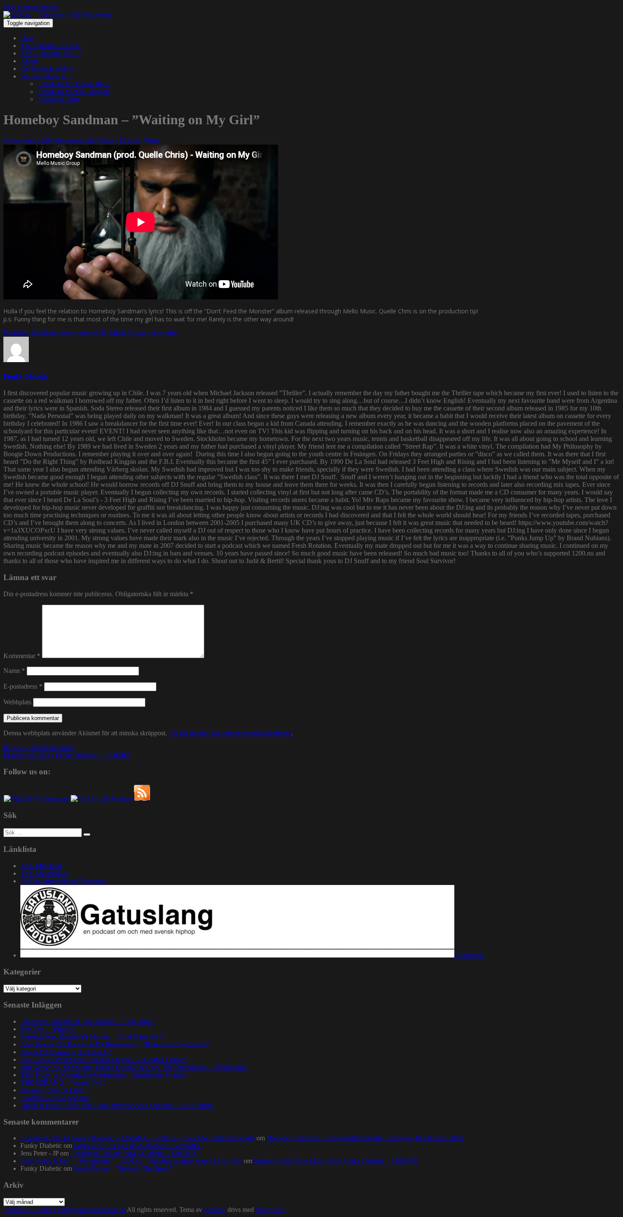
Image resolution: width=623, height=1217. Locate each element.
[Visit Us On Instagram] (36, 798)
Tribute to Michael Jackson (73, 91)
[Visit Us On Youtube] (101, 798)
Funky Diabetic (121, 140)
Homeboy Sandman (30, 332)
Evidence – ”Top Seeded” (55, 1097)
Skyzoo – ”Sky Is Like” (52, 1090)
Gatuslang (468, 955)
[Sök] (86, 834)
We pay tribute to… (46, 76)
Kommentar (21, 655)
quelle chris (162, 332)
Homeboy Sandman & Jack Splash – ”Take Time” (87, 1021)
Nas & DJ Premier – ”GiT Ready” (66, 1051)
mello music (74, 332)
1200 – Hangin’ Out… (50, 53)
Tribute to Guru (58, 99)
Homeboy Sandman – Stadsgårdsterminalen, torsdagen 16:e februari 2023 (365, 1138)
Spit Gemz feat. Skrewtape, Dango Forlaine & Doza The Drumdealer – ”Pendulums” (134, 1067)
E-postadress (22, 686)
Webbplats (17, 702)
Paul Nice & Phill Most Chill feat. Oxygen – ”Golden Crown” (103, 1059)
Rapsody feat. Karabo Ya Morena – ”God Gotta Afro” (92, 1036)
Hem (26, 38)
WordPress (270, 1209)
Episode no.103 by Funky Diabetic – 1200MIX (137, 1145)
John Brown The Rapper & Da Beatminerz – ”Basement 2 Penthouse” (114, 1044)
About (28, 60)
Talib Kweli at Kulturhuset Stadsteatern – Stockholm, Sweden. (104, 1074)
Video (151, 140)
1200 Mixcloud (40, 865)
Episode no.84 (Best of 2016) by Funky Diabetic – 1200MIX (336, 1160)
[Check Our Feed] (141, 798)
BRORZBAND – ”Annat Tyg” (62, 1082)
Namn (14, 670)
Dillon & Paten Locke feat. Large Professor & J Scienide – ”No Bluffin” (117, 1105)
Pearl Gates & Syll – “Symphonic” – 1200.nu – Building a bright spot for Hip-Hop (131, 1160)
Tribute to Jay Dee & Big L (74, 83)
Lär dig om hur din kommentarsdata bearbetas (230, 733)
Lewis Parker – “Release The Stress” (123, 1168)
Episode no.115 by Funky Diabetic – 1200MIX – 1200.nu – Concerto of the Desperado (137, 1138)
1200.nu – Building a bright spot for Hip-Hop (64, 1209)
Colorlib (215, 1209)
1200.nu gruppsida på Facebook (63, 881)
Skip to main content (30, 7)
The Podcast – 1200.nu (51, 45)
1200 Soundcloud (44, 873)
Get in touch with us (47, 68)
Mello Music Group (118, 332)
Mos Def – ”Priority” (48, 1029)
